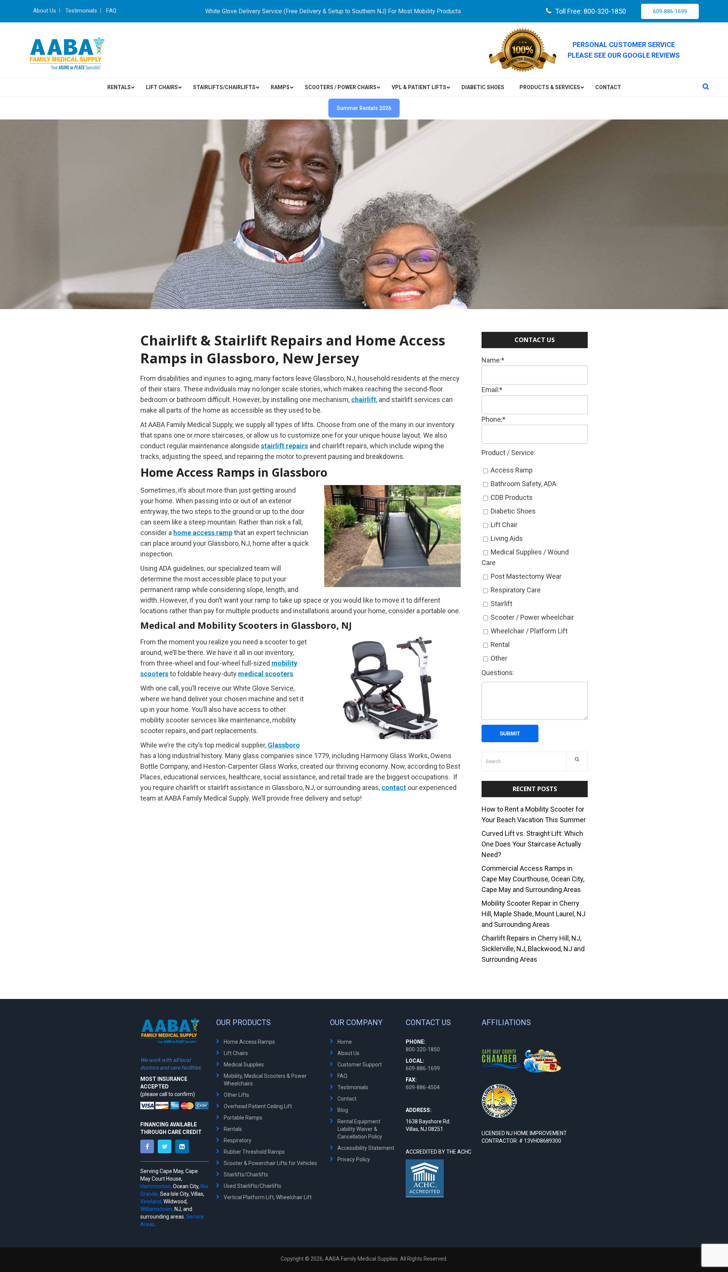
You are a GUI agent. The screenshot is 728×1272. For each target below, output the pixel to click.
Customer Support (359, 1065)
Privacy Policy (353, 1159)
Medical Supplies (244, 1065)
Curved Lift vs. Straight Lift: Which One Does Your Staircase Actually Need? (532, 844)
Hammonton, (156, 1186)
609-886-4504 (423, 1087)
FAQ (342, 1076)
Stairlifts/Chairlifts (246, 1174)
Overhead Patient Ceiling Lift (258, 1106)
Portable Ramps (243, 1118)
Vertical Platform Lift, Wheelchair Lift (268, 1197)
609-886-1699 (670, 11)
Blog (342, 1110)
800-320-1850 (423, 1049)
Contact (346, 1099)
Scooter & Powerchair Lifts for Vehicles (270, 1163)
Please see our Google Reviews (624, 55)
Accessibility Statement (365, 1148)
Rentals (233, 1129)
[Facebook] (149, 1146)
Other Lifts (236, 1095)
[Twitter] (166, 1146)
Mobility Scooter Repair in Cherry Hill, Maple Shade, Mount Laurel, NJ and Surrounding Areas (533, 913)
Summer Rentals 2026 (364, 108)
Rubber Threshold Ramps (254, 1152)
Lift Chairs (236, 1053)
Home (344, 1042)
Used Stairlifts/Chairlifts (252, 1186)
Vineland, (151, 1201)
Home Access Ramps (249, 1042)
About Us (348, 1053)
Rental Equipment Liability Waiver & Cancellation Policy (359, 1129)
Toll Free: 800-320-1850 (590, 11)
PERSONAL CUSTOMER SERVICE (624, 45)
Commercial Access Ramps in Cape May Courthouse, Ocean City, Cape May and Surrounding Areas (533, 879)
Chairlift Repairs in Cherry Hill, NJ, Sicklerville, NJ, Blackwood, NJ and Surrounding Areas (533, 948)
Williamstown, (156, 1209)
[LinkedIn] (184, 1146)
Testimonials (352, 1087)
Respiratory (237, 1140)
